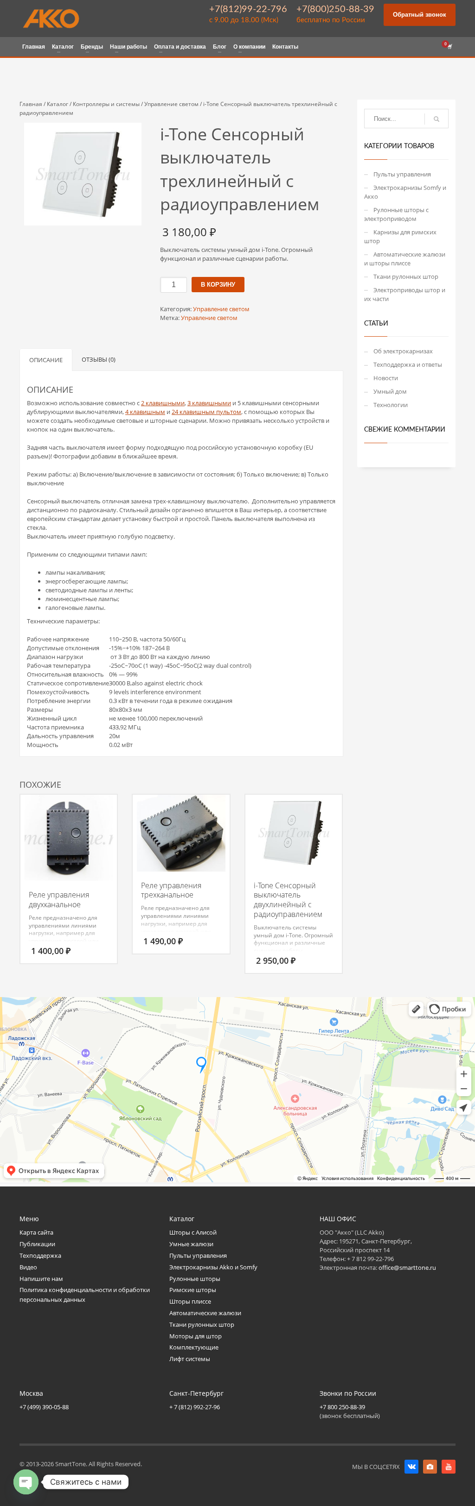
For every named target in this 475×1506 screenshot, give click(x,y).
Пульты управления (402, 174)
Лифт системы (189, 1359)
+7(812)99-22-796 (248, 9)
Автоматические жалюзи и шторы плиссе (404, 258)
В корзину (218, 284)
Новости (385, 378)
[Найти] (436, 119)
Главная (30, 104)
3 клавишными (209, 403)
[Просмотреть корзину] (449, 46)
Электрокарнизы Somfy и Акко (405, 192)
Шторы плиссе (190, 1301)
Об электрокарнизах (403, 351)
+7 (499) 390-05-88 (44, 1407)
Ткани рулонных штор (405, 276)
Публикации (37, 1244)
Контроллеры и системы (106, 104)
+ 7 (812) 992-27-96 (194, 1407)
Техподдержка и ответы (407, 364)
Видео (28, 1267)
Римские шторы (192, 1290)
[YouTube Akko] (449, 1467)
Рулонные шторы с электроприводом (396, 214)
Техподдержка (40, 1255)
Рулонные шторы (194, 1278)
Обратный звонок (419, 14)
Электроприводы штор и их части (404, 294)
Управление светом (171, 104)
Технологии (390, 405)
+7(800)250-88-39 (335, 9)
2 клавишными (163, 403)
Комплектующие (193, 1347)
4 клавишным (145, 412)
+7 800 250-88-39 (342, 1407)
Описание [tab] (46, 360)
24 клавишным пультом (206, 412)
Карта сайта (36, 1232)
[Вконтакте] (411, 1467)
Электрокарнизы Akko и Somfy (213, 1267)
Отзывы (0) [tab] (99, 359)
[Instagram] (430, 1467)
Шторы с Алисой (193, 1232)
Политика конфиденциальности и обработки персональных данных (84, 1295)
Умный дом (390, 391)
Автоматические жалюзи (205, 1313)
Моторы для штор (195, 1336)
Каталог (57, 104)
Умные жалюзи (191, 1244)
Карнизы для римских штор (400, 236)
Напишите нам (41, 1278)
